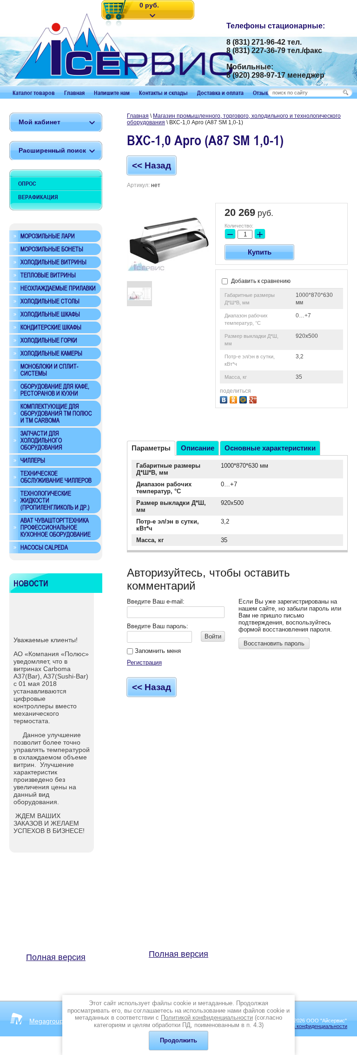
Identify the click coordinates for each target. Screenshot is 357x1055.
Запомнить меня (157, 650)
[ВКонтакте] (225, 398)
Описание (197, 448)
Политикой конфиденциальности (207, 1017)
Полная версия (56, 957)
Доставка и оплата (220, 92)
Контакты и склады (163, 92)
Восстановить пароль (274, 643)
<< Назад (151, 165)
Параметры (151, 448)
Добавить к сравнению (260, 281)
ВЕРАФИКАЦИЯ (38, 197)
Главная (74, 92)
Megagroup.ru (50, 1021)
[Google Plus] (254, 398)
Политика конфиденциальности (310, 1026)
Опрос (27, 183)
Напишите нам (112, 92)
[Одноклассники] (234, 398)
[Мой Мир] (244, 398)
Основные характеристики (270, 448)
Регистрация (144, 662)
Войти (213, 636)
